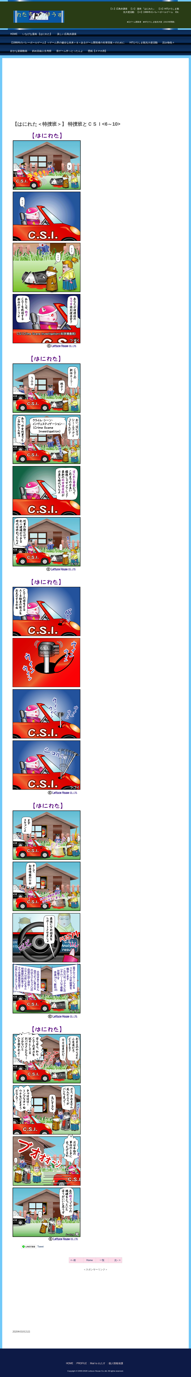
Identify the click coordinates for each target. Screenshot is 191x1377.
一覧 (102, 1260)
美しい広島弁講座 (66, 34)
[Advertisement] (95, 92)
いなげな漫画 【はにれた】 (37, 34)
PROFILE (81, 1363)
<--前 (73, 1260)
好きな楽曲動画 (18, 51)
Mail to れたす (97, 1363)
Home (89, 1260)
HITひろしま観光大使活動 (143, 42)
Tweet (40, 1246)
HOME (14, 34)
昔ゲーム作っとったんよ (69, 51)
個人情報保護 (116, 1363)
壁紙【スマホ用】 (97, 51)
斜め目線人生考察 (41, 51)
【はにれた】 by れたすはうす (47, 17)
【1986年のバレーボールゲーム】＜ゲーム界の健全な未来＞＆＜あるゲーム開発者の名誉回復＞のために (67, 42)
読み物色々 (168, 42)
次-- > (117, 1260)
